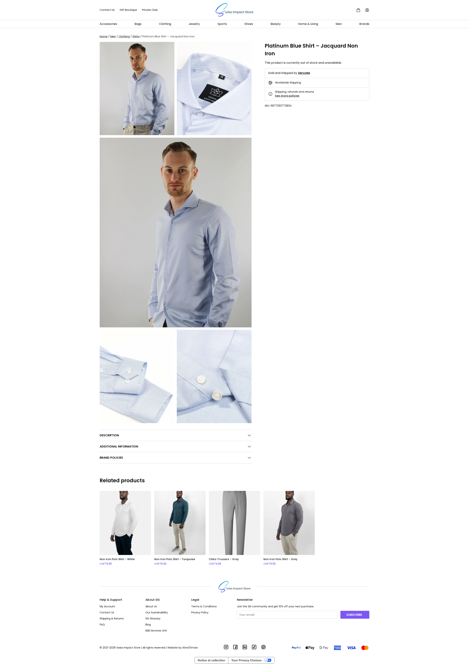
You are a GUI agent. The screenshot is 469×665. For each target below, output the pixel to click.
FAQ (102, 624)
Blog (148, 624)
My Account (107, 606)
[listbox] (234, 528)
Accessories (108, 24)
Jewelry (194, 24)
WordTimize (190, 647)
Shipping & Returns (112, 618)
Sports (222, 24)
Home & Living (308, 24)
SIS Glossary (152, 618)
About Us (151, 606)
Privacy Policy (199, 612)
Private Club (150, 10)
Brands (364, 24)
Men (339, 24)
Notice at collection (211, 660)
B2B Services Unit (156, 630)
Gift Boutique (128, 10)
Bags (137, 24)
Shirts (136, 36)
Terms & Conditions (204, 606)
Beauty (276, 24)
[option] (125, 528)
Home (104, 36)
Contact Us (107, 10)
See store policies (287, 96)
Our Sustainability (156, 612)
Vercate (304, 73)
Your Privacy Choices (246, 660)
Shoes (248, 24)
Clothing (165, 24)
